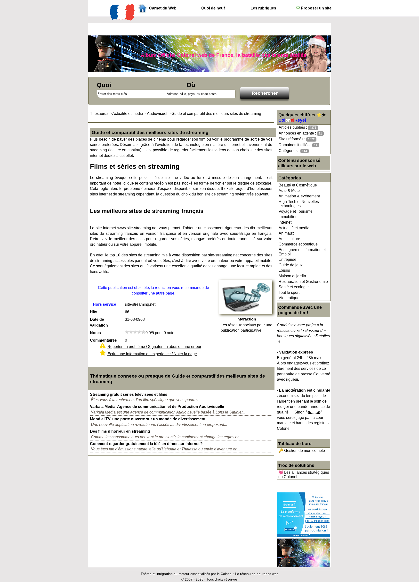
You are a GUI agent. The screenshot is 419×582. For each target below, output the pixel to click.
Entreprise (287, 259)
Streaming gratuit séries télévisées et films (128, 394)
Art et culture (289, 239)
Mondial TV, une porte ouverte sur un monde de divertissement (147, 419)
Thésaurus (99, 113)
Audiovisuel (157, 113)
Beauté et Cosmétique (298, 185)
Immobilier (288, 217)
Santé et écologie (294, 287)
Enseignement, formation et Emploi (302, 252)
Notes (95, 333)
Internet (285, 222)
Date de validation (99, 322)
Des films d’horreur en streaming (120, 431)
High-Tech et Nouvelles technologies (299, 204)
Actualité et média (294, 228)
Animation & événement (299, 196)
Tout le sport (289, 292)
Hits (93, 312)
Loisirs (284, 270)
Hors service (104, 304)
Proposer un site (315, 8)
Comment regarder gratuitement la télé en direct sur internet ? (146, 444)
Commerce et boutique (298, 244)
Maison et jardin (292, 276)
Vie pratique (289, 298)
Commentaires (103, 340)
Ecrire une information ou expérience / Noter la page (152, 354)
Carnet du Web (163, 8)
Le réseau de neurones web (256, 574)
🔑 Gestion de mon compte (301, 450)
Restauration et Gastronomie (303, 281)
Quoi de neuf (213, 8)
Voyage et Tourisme (296, 211)
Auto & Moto (289, 190)
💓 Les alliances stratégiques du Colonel (303, 474)
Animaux (286, 233)
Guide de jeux (291, 265)
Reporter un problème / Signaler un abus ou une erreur (154, 347)
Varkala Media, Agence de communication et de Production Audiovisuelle (157, 407)
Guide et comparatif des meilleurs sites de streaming (216, 113)
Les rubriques (263, 8)
